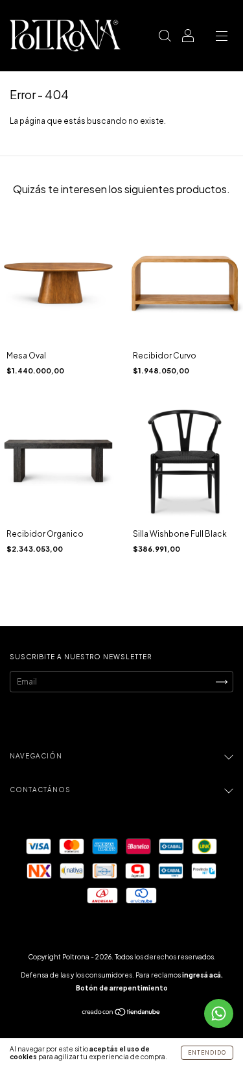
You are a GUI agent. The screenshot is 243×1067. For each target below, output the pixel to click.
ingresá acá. (202, 975)
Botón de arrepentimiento (122, 988)
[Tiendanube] (121, 1013)
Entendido (207, 1052)
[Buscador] (164, 37)
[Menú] (221, 37)
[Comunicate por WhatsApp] (218, 1013)
